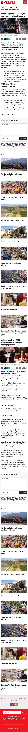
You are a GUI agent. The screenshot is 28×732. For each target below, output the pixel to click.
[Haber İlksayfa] (8, 2)
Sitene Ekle (14, 700)
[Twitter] (5, 39)
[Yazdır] (17, 39)
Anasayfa (5, 7)
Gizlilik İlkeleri (22, 698)
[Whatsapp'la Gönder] (9, 39)
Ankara (12, 7)
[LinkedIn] (7, 39)
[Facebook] (2, 39)
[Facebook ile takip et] (12, 704)
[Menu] (24, 2)
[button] (20, 39)
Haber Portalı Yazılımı (15, 728)
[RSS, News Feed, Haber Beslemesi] (16, 704)
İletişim (15, 698)
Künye (9, 698)
